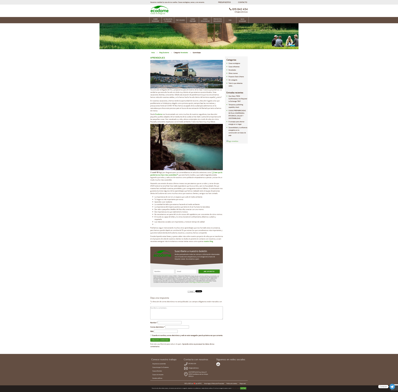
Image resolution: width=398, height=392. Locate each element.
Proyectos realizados (218, 20)
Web (151, 331)
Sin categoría (233, 80)
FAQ (230, 20)
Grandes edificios (157, 378)
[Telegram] (392, 386)
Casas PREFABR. (193, 20)
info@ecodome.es (241, 12)
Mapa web (243, 383)
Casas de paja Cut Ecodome (160, 367)
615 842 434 (192, 364)
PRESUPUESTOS (224, 2)
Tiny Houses (180, 20)
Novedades (184, 52)
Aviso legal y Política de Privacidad (199, 282)
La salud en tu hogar (168, 20)
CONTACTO (242, 2)
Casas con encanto (157, 375)
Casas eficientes (234, 67)
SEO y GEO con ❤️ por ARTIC (193, 383)
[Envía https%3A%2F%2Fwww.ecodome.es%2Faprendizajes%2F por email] (191, 291)
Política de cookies (236, 388)
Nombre (153, 322)
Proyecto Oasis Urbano (236, 77)
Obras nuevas (233, 73)
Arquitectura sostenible (159, 364)
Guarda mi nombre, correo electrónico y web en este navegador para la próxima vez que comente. (187, 335)
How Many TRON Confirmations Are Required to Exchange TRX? (238, 98)
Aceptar (243, 388)
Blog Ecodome (242, 20)
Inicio (153, 52)
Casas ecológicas (205, 20)
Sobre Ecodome (155, 20)
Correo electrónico (157, 327)
